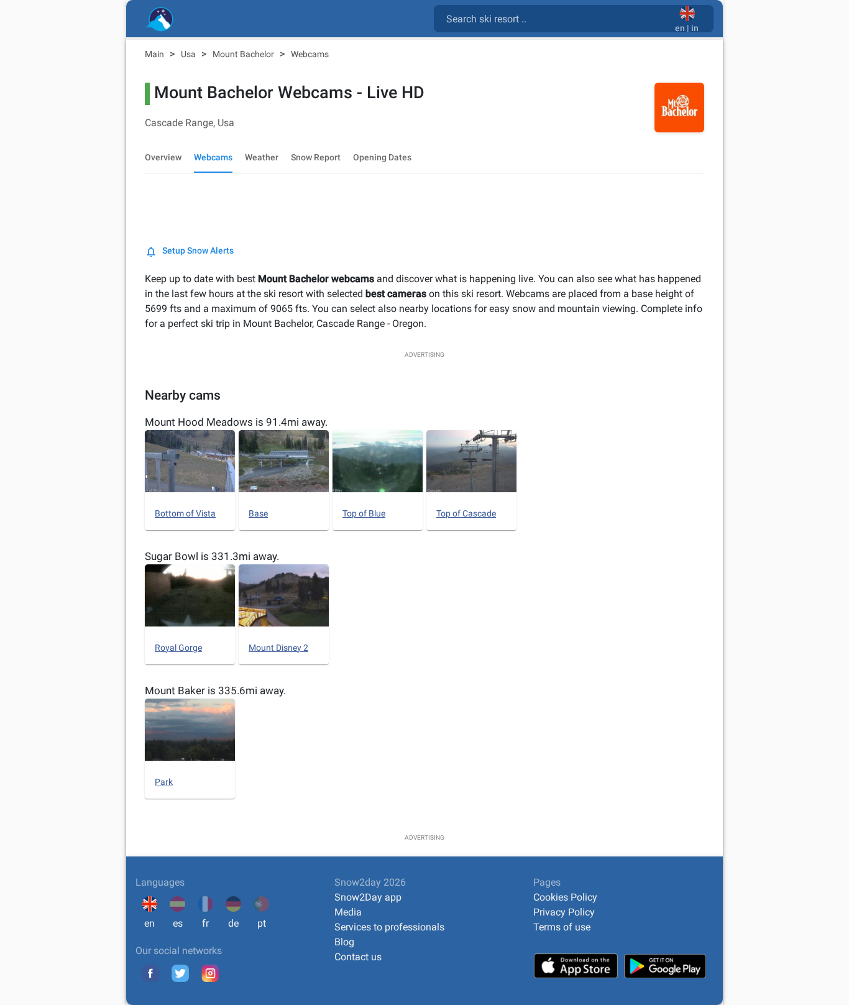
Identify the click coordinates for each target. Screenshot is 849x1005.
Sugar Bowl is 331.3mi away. (212, 556)
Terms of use (561, 927)
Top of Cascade (466, 513)
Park (164, 782)
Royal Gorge (178, 648)
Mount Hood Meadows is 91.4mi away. (236, 422)
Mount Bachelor (244, 54)
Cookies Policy (565, 897)
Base (258, 513)
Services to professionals (389, 927)
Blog (344, 942)
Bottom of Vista (185, 513)
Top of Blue (363, 513)
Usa (189, 54)
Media (348, 912)
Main (155, 54)
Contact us (358, 957)
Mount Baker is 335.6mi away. (215, 690)
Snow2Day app (368, 897)
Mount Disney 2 (278, 648)
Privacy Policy (564, 912)
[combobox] (557, 18)
